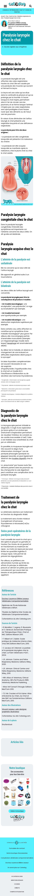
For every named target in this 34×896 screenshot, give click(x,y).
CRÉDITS (17, 888)
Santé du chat (12, 16)
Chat (7, 16)
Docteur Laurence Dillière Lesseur (17, 863)
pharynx (4, 456)
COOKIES (17, 884)
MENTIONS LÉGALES (17, 880)
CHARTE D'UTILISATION (17, 892)
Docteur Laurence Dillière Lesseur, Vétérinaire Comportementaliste (15, 599)
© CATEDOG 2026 (17, 876)
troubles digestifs (19, 458)
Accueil (3, 16)
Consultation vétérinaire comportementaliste (17, 858)
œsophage (11, 343)
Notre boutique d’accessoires (17, 853)
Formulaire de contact (17, 848)
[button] (5, 6)
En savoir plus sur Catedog (17, 867)
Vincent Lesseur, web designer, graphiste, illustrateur (14, 710)
